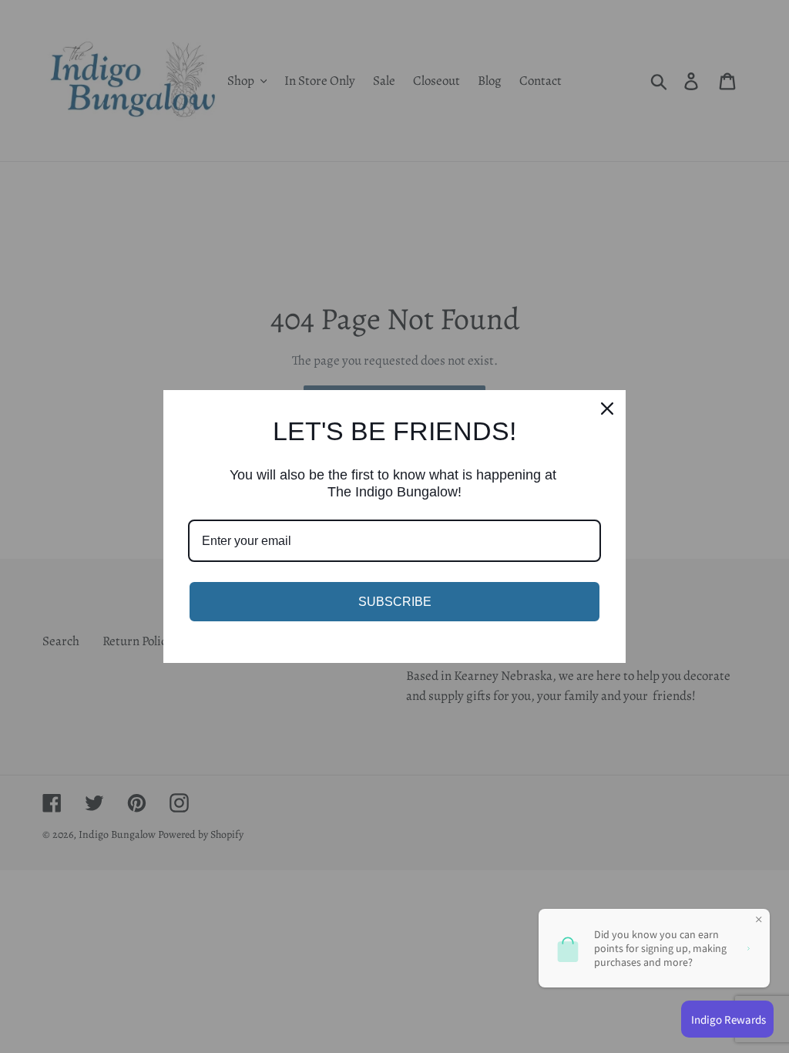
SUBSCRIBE (394, 601)
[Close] (607, 408)
